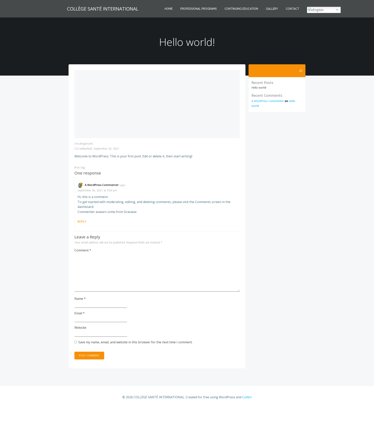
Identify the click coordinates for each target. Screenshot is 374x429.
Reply (82, 221)
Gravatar (130, 212)
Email (79, 313)
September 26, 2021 (106, 148)
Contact (292, 8)
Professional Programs (198, 8)
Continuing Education (241, 8)
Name (80, 298)
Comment (82, 250)
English (318, 10)
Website (80, 327)
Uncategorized (83, 143)
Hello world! (258, 87)
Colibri (247, 397)
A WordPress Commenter (102, 185)
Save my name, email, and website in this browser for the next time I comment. (135, 342)
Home (169, 8)
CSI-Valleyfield (83, 148)
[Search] (300, 70)
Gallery (272, 8)
